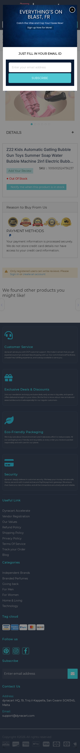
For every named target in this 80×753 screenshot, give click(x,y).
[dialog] (40, 376)
